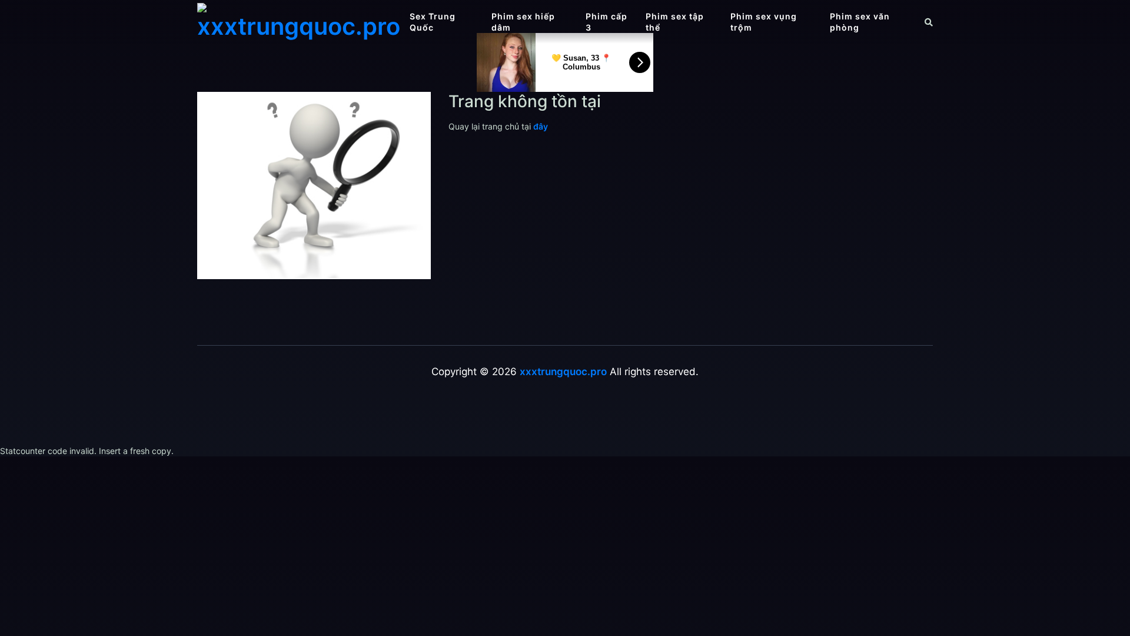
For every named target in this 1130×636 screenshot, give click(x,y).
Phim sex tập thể (675, 21)
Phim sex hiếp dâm (523, 21)
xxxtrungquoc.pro (563, 371)
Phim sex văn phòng (860, 21)
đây (540, 126)
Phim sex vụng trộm (763, 21)
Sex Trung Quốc (433, 21)
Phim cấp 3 (606, 21)
